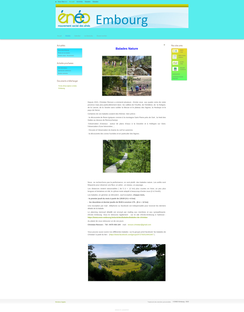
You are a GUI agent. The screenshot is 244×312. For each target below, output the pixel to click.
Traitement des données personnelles (159, 302)
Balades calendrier (63, 73)
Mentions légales (60, 302)
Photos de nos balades (64, 53)
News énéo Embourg (63, 50)
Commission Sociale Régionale (177, 77)
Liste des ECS (176, 74)
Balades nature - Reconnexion (66, 55)
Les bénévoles (88, 36)
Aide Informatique (62, 68)
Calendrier (77, 36)
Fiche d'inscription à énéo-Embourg (67, 87)
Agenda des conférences (64, 70)
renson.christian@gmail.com (139, 225)
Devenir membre (102, 36)
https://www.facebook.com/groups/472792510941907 (132, 235)
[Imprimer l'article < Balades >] (164, 45)
